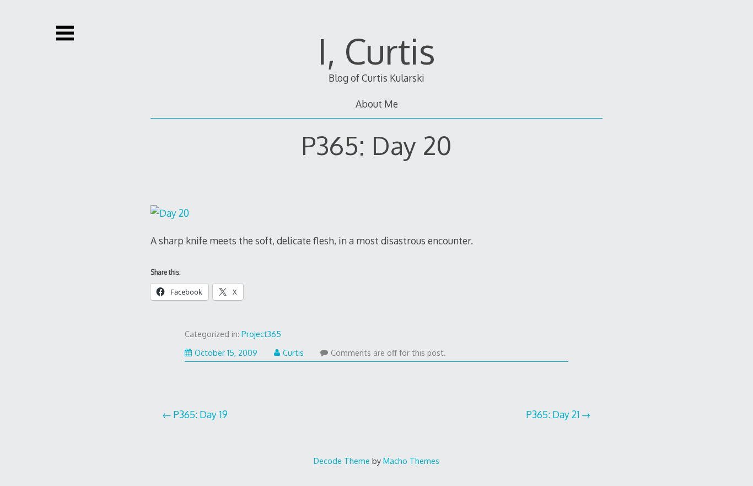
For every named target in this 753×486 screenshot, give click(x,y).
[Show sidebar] (65, 33)
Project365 (261, 334)
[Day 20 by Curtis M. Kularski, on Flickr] (169, 213)
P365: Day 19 (200, 414)
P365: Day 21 (553, 414)
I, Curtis (376, 50)
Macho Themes (411, 461)
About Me (377, 104)
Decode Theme (342, 461)
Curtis (293, 352)
